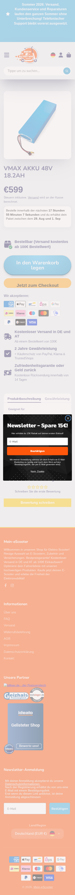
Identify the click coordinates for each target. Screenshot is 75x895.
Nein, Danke (37, 471)
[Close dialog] (68, 418)
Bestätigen (37, 451)
